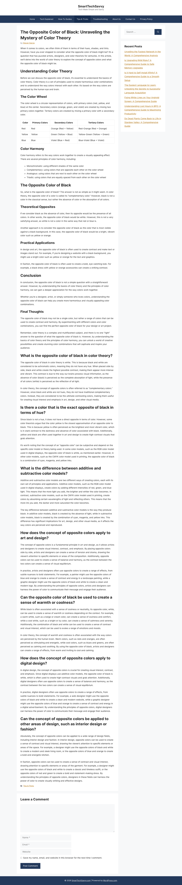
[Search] (158, 32)
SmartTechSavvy (91, 6)
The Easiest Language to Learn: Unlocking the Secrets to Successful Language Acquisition (142, 89)
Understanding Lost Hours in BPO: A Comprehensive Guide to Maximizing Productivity (142, 110)
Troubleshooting (100, 19)
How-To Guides (65, 19)
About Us (117, 19)
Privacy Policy (146, 19)
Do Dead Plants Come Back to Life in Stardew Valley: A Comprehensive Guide (142, 122)
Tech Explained (46, 19)
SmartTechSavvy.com (81, 880)
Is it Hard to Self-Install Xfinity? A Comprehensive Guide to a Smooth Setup (141, 76)
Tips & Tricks (82, 19)
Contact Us (130, 19)
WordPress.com (110, 880)
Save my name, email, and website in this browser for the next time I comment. (62, 858)
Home (32, 19)
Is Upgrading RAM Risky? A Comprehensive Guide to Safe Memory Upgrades (139, 64)
